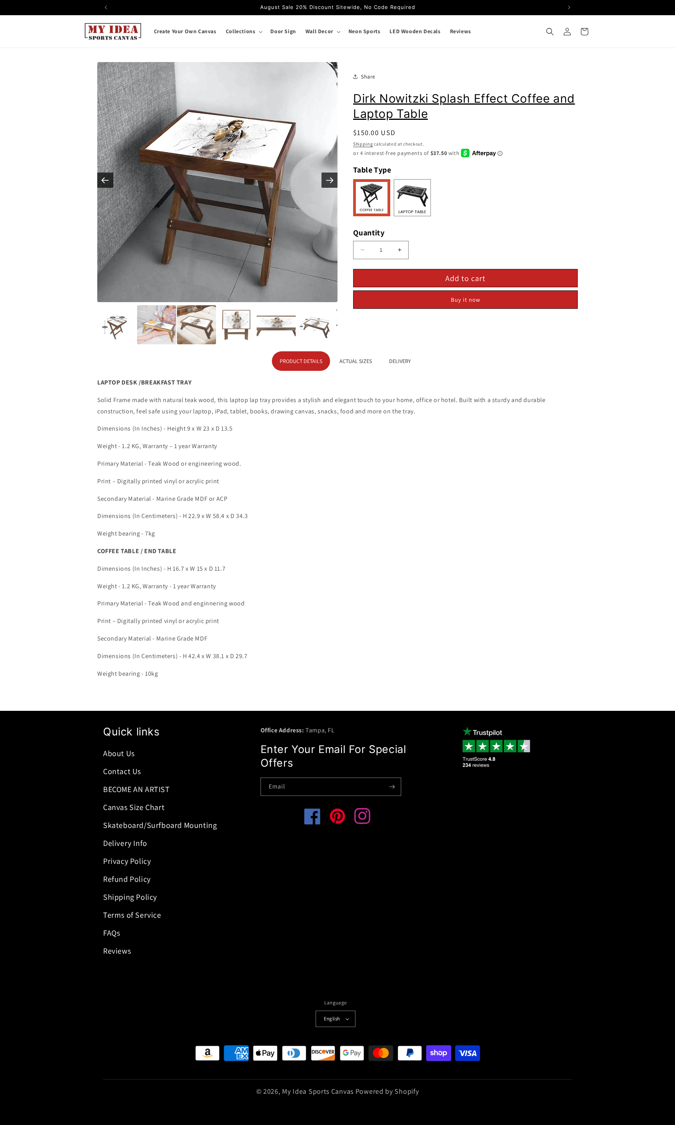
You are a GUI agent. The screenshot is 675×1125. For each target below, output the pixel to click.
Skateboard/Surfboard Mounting (160, 825)
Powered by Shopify (387, 1091)
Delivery (400, 361)
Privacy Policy (127, 861)
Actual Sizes (355, 361)
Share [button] (368, 76)
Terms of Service (132, 915)
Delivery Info (125, 843)
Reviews (117, 951)
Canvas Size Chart (133, 807)
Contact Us (122, 771)
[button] (243, 31)
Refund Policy (127, 879)
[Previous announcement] (105, 7)
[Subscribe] (392, 787)
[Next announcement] (569, 7)
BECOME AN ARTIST (136, 789)
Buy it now (465, 299)
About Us (119, 753)
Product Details (301, 361)
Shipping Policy (130, 897)
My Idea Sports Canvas (318, 1091)
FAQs (111, 933)
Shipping (363, 144)
